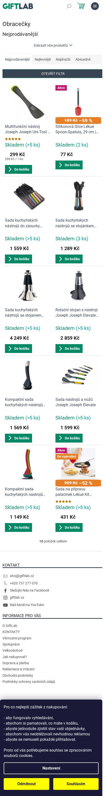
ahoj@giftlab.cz (22, 576)
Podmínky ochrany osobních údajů (28, 682)
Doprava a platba (15, 663)
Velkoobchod (12, 650)
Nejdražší (63, 59)
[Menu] (95, 6)
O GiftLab (9, 626)
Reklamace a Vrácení (18, 669)
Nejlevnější (43, 59)
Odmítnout (26, 784)
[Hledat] (69, 6)
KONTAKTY (11, 632)
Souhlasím (76, 784)
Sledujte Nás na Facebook (29, 590)
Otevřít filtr (53, 74)
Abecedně (82, 59)
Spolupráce (11, 644)
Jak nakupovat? (14, 657)
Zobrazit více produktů (51, 45)
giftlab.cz (17, 597)
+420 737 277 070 (24, 583)
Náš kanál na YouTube (27, 605)
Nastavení (51, 768)
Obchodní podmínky (17, 675)
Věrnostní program (16, 638)
